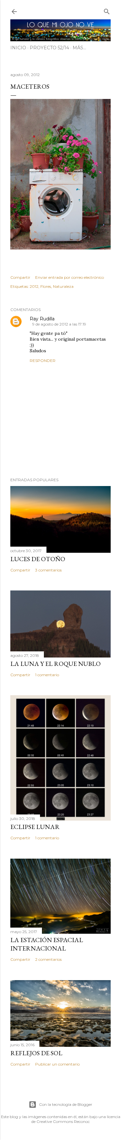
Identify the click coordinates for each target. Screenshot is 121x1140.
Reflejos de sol (36, 1053)
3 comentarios (48, 570)
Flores (45, 286)
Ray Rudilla (42, 319)
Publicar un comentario (57, 1064)
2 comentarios (48, 959)
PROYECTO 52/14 (49, 48)
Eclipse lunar (35, 827)
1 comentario (47, 674)
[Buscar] (107, 10)
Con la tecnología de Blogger (65, 1104)
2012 (34, 286)
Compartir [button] (20, 277)
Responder (42, 360)
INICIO (18, 48)
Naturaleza (63, 286)
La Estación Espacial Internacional (46, 944)
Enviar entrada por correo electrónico (69, 277)
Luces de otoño (37, 559)
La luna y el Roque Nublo (55, 663)
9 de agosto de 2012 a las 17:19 (59, 324)
